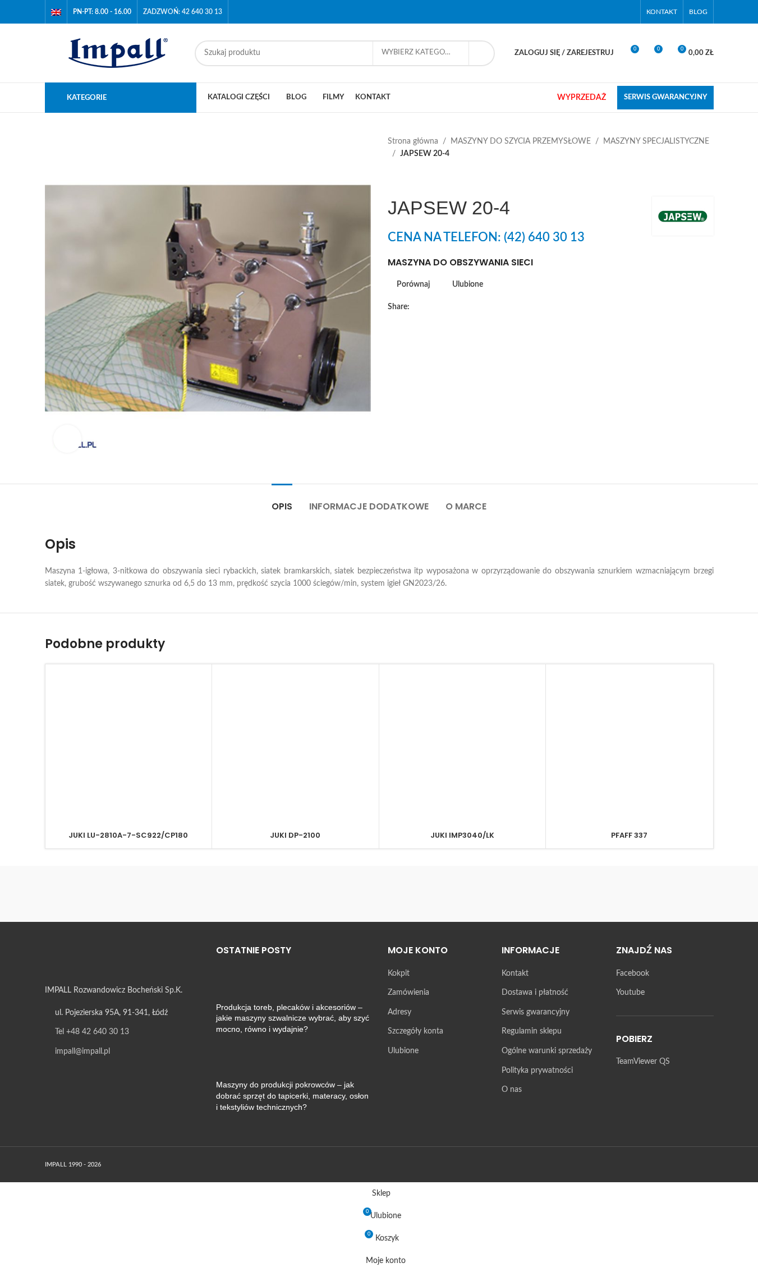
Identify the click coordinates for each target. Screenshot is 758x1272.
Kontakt (515, 973)
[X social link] (430, 307)
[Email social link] (443, 307)
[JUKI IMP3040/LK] (462, 747)
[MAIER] (665, 894)
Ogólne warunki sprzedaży (547, 1051)
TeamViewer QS (643, 1062)
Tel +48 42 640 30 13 (92, 1032)
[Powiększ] (67, 439)
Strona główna (413, 141)
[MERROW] (570, 894)
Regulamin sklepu (532, 1031)
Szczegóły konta (415, 1031)
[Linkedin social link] (470, 307)
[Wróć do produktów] (408, 178)
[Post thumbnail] (237, 985)
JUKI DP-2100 (295, 835)
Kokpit (399, 973)
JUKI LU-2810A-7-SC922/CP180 (128, 835)
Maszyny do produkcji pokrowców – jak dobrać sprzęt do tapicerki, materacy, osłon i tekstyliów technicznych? (292, 1095)
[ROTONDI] (188, 894)
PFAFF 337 (629, 835)
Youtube (630, 993)
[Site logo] (114, 53)
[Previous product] (394, 178)
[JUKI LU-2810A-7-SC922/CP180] (128, 747)
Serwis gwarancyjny (535, 1012)
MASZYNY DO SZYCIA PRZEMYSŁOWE (521, 141)
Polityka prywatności (537, 1070)
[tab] (282, 501)
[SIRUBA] (92, 894)
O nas (512, 1090)
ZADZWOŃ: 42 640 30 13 (182, 11)
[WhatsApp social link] (483, 307)
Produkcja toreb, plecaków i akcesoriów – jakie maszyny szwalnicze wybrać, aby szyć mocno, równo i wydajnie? (292, 1018)
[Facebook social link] (613, 11)
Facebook (632, 973)
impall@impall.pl (82, 1051)
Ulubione (403, 1051)
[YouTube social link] (627, 11)
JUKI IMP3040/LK (462, 835)
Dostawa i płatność (535, 993)
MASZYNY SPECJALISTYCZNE (656, 141)
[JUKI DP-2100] (295, 747)
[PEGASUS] (474, 894)
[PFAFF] (378, 894)
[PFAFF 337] (629, 747)
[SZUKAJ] (482, 53)
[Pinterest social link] (456, 307)
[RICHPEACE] (283, 894)
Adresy (399, 1012)
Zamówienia (408, 993)
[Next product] (421, 178)
